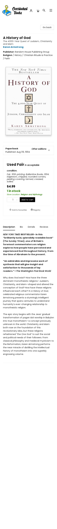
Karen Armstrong (13, 47)
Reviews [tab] (44, 226)
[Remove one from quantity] (9, 199)
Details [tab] (31, 226)
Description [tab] (9, 226)
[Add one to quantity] (17, 199)
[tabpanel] (28, 298)
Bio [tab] (21, 226)
